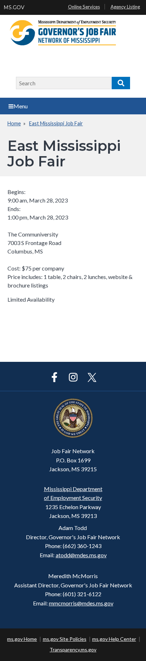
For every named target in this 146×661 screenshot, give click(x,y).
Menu (20, 106)
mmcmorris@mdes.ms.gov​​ (81, 603)
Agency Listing (125, 7)
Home (14, 123)
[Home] (73, 40)
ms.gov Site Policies (64, 639)
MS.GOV (14, 7)
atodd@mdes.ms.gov (81, 555)
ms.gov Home (22, 639)
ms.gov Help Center (114, 639)
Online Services (84, 7)
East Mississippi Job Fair (56, 123)
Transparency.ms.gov (73, 649)
